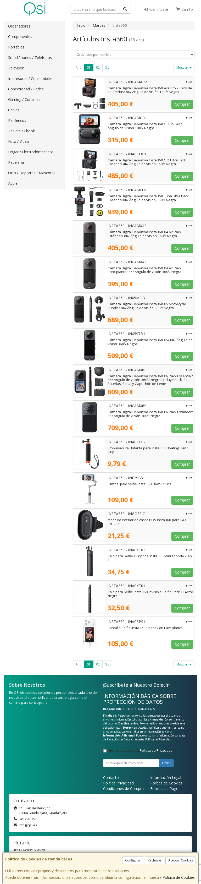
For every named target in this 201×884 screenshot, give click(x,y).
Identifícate (158, 9)
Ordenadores (19, 26)
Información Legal (165, 777)
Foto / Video (18, 141)
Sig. (107, 67)
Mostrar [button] (182, 67)
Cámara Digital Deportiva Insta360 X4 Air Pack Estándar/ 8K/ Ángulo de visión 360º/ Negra (144, 234)
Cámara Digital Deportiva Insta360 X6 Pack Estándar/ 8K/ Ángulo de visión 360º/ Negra (150, 414)
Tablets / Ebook (21, 130)
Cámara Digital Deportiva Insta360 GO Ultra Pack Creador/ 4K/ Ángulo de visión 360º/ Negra (147, 162)
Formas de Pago (164, 788)
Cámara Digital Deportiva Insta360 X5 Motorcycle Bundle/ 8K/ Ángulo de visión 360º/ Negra (147, 306)
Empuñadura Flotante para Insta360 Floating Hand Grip (148, 450)
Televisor (16, 68)
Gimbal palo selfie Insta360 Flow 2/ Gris (139, 484)
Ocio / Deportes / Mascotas (31, 172)
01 (89, 67)
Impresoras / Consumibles (30, 78)
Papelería (16, 162)
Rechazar (154, 860)
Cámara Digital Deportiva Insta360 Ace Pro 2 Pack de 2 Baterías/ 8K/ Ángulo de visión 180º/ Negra (150, 90)
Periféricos (17, 120)
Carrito (186, 9)
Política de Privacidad (158, 739)
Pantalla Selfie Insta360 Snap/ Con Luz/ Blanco (145, 627)
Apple (13, 183)
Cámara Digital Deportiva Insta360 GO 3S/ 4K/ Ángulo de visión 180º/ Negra (145, 126)
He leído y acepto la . (141, 750)
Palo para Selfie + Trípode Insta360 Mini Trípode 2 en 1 (150, 558)
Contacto (111, 777)
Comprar (182, 104)
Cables (13, 109)
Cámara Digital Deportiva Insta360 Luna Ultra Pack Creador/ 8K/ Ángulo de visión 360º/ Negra (148, 198)
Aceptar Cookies (180, 860)
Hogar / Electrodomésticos (31, 151)
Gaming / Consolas (24, 99)
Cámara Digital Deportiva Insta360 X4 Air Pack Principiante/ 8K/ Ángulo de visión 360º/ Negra (144, 270)
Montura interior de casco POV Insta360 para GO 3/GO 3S (147, 521)
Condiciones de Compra (123, 788)
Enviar (166, 763)
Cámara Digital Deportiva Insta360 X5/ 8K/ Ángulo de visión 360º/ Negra (150, 341)
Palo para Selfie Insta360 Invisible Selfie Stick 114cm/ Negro (150, 594)
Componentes (20, 36)
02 (98, 67)
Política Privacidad (118, 783)
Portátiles (16, 47)
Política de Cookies (179, 877)
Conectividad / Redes (26, 88)
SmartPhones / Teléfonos (30, 57)
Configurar (133, 860)
